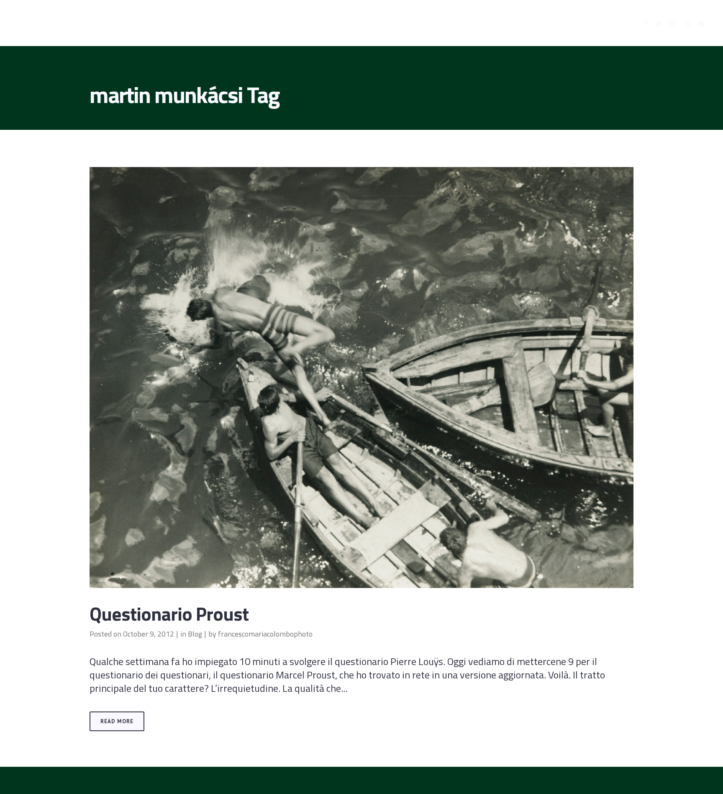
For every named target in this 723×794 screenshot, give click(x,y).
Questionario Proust (169, 613)
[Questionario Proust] (361, 377)
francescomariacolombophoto (265, 633)
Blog (195, 633)
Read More (116, 721)
